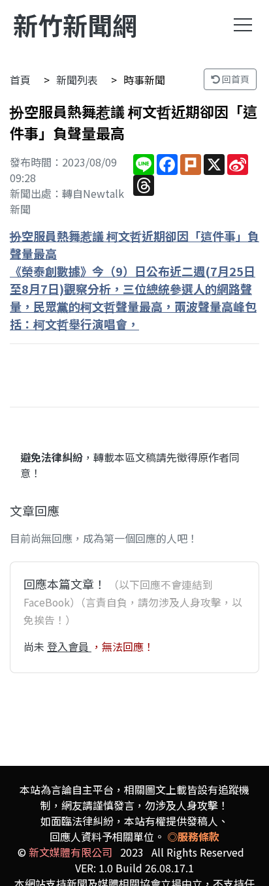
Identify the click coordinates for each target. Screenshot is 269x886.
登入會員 (69, 646)
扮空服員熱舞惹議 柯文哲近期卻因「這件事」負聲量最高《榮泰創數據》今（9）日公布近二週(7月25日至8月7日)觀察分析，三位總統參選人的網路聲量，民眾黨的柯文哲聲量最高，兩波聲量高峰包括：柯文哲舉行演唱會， (134, 279)
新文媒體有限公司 (70, 852)
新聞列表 (77, 79)
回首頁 (234, 79)
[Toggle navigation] (243, 24)
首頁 (20, 79)
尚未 (35, 646)
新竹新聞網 (75, 24)
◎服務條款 (193, 836)
